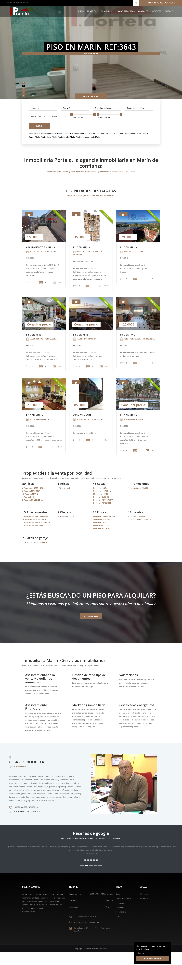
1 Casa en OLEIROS (101, 497)
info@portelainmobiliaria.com (18, 3)
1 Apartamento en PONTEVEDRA (36, 522)
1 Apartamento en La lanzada (35, 516)
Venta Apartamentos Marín (130, 133)
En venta (91, 11)
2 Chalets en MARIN (66, 516)
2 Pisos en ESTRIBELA (31, 491)
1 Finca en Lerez (99, 522)
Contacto (143, 11)
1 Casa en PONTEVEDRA (103, 500)
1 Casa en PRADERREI (102, 503)
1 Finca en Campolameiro (104, 516)
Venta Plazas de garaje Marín (88, 137)
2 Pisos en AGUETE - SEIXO (33, 488)
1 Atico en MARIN (65, 488)
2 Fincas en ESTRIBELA (102, 519)
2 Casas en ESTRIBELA (102, 491)
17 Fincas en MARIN (101, 525)
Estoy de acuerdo (152, 958)
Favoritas (156, 11)
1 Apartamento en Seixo (32, 525)
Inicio (81, 11)
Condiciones (121, 912)
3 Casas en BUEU (100, 488)
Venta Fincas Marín (49, 137)
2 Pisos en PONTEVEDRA (32, 500)
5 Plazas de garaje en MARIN (34, 542)
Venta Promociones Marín (107, 133)
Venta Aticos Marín (71, 133)
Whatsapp (144, 894)
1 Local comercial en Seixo (139, 519)
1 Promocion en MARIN (138, 488)
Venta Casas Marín (87, 133)
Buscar (39, 126)
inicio (118, 894)
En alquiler (106, 11)
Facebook (144, 898)
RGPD (118, 916)
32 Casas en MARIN (101, 494)
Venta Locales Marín (66, 137)
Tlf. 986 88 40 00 (91, 616)
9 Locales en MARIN (136, 516)
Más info (140, 953)
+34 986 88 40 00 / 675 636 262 (160, 2)
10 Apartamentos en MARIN (34, 519)
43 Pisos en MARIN (30, 494)
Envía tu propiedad (126, 11)
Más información (91, 53)
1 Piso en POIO (28, 497)
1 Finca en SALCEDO (101, 528)
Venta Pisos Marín (54, 133)
